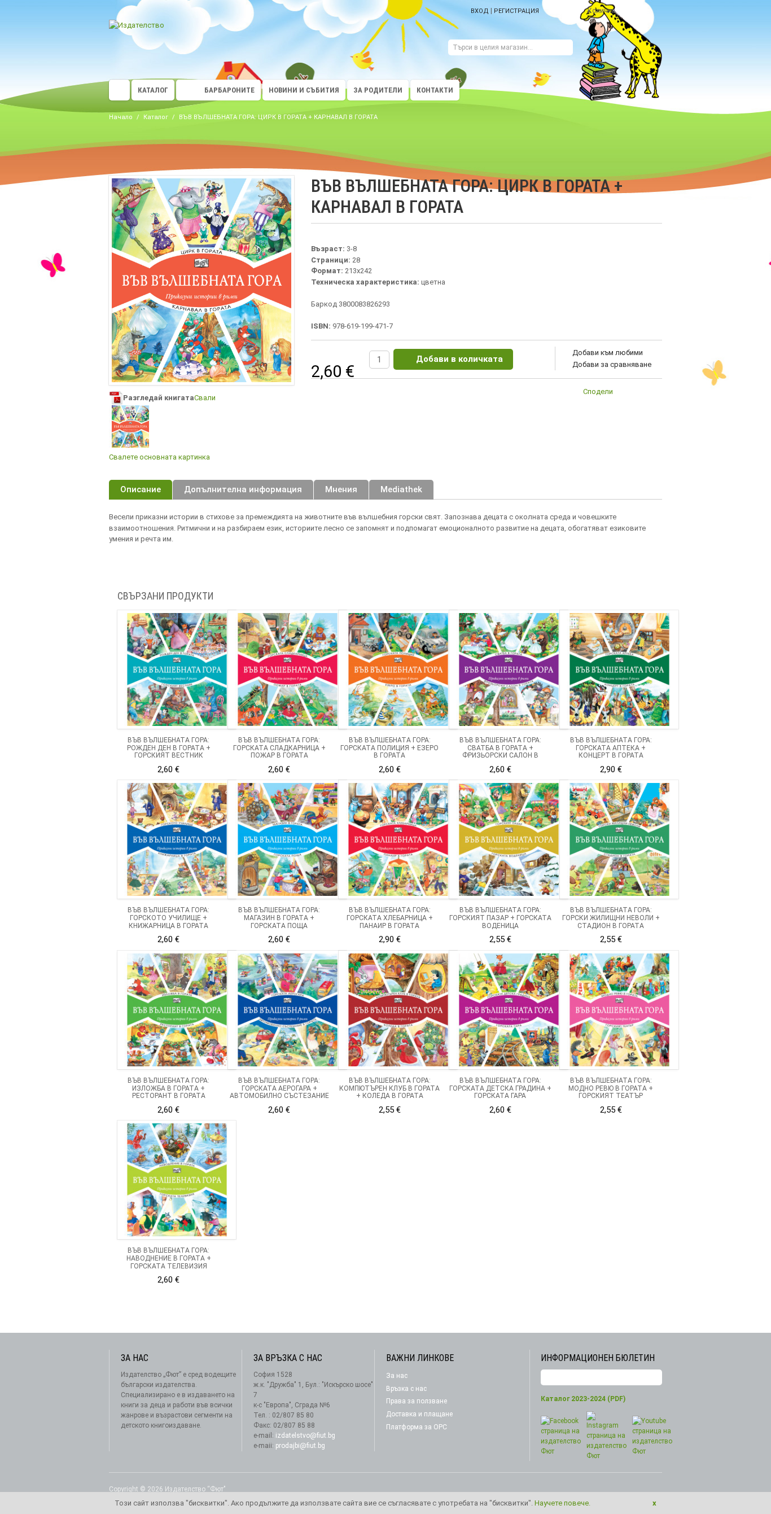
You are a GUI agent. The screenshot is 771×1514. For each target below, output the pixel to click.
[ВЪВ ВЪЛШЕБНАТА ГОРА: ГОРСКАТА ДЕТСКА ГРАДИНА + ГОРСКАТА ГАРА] (508, 1010)
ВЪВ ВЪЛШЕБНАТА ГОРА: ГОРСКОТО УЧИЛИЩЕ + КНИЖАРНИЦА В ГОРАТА (168, 918)
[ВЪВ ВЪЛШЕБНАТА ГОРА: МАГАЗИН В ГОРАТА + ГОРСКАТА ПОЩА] (287, 839)
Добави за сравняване (611, 364)
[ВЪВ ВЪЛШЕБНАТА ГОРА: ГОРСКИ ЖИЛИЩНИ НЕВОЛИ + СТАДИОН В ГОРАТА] (619, 839)
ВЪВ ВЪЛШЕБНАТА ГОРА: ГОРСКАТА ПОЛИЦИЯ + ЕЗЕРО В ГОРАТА (389, 748)
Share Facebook (650, 393)
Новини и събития (304, 90)
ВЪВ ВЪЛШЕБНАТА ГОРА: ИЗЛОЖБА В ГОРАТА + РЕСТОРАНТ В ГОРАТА (168, 1088)
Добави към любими (607, 352)
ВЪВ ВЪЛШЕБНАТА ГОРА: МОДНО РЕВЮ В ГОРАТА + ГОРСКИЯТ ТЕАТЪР (610, 1088)
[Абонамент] (653, 1377)
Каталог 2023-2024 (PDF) (583, 1399)
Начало (121, 117)
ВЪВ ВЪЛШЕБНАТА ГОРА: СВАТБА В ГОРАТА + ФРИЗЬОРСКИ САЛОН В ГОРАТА (500, 751)
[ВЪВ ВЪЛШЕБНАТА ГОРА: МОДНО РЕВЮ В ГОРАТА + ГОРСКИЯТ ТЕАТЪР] (619, 1010)
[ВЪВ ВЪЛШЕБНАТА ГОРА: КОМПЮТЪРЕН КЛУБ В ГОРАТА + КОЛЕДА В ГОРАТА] (398, 1010)
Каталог (153, 90)
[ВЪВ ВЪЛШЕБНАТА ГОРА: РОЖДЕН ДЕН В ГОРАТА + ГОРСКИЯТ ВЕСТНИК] (176, 669)
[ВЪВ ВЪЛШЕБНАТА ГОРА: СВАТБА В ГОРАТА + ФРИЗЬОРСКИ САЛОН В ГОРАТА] (508, 669)
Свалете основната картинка (159, 457)
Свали (205, 397)
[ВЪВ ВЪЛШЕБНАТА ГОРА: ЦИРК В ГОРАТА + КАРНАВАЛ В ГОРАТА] (130, 426)
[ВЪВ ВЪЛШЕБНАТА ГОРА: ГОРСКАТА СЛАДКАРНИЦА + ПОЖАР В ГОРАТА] (287, 669)
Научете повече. (562, 1503)
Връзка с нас (406, 1389)
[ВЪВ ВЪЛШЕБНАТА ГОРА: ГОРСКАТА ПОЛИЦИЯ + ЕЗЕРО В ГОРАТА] (398, 669)
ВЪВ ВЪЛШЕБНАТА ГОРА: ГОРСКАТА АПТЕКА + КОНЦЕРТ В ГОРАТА (611, 748)
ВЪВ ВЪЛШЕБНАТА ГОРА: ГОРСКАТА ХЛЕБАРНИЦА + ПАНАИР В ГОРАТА (390, 918)
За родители (377, 90)
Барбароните (229, 90)
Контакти (435, 90)
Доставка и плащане (419, 1414)
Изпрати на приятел (628, 393)
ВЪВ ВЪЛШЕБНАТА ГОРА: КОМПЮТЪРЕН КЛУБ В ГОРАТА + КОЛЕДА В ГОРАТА (389, 1088)
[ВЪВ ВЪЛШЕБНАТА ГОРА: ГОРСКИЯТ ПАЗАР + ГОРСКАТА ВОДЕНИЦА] (508, 839)
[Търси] (564, 49)
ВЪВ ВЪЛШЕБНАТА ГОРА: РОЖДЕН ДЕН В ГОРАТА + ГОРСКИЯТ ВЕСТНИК (169, 748)
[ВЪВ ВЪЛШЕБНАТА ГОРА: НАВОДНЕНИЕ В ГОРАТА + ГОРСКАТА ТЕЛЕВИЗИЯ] (176, 1180)
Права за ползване (416, 1401)
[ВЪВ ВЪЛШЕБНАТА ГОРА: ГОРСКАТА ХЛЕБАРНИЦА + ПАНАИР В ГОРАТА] (398, 839)
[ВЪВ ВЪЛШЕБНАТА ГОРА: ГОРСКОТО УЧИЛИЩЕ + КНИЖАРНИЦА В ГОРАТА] (176, 839)
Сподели (598, 391)
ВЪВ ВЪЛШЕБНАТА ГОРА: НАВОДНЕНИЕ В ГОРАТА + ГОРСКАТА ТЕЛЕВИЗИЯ (168, 1258)
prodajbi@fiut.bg (300, 1446)
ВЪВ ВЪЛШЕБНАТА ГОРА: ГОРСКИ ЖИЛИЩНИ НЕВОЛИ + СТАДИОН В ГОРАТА (611, 918)
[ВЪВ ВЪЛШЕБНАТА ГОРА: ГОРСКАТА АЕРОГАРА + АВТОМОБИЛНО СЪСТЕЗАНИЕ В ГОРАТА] (287, 1010)
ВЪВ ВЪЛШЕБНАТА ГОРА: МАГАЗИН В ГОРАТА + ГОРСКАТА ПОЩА (279, 918)
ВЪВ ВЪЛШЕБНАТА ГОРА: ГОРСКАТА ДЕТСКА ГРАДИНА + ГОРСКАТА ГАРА (500, 1088)
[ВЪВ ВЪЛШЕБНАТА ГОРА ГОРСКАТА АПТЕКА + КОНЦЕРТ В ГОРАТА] (619, 669)
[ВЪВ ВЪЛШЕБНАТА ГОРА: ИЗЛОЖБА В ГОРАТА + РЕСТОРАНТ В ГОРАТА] (176, 1010)
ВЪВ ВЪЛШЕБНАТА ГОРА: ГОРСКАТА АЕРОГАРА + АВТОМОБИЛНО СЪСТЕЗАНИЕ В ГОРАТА (279, 1092)
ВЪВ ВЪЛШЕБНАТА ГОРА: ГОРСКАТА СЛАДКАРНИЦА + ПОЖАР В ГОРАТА (279, 748)
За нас (397, 1376)
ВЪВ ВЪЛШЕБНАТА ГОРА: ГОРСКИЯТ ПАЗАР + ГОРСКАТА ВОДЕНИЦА (500, 918)
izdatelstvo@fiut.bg (305, 1435)
